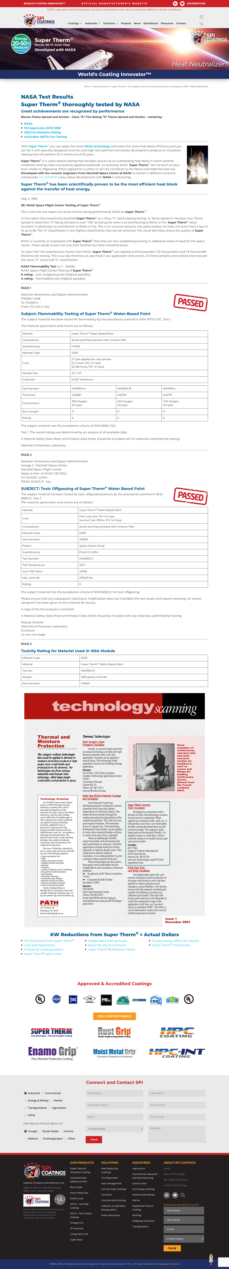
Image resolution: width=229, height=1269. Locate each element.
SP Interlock (76, 1228)
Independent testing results (107, 941)
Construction (139, 1183)
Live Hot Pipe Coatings (113, 1189)
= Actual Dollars (159, 934)
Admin (176, 1263)
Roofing (136, 1215)
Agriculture (138, 1168)
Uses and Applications (39, 945)
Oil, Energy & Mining (143, 1189)
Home (87, 86)
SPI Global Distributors (176, 1179)
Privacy (138, 1263)
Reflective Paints (123, 949)
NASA (28, 123)
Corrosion (106, 1194)
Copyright (164, 1263)
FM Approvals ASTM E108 (42, 128)
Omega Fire (76, 1222)
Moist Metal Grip (79, 1192)
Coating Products (100, 86)
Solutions (109, 23)
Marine (136, 1200)
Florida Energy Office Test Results (175, 941)
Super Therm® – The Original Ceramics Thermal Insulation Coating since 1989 (149, 86)
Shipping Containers (143, 1221)
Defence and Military (143, 1194)
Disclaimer (150, 1263)
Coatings (73, 23)
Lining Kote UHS (79, 1234)
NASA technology (97, 146)
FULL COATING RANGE (114, 1016)
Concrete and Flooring (113, 1200)
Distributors (150, 23)
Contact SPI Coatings (175, 1185)
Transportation (140, 1226)
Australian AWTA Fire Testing (45, 137)
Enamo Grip (76, 1198)
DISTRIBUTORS (196, 3)
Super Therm (33, 954)
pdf (60, 266)
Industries (91, 23)
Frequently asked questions (43, 949)
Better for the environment (107, 945)
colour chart (53, 954)
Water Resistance (110, 1215)
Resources (167, 23)
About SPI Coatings (174, 1174)
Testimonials (181, 945)
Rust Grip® (76, 1187)
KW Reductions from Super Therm (93, 934)
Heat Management (111, 1183)
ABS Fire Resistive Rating (42, 132)
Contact (181, 23)
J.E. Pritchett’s (49, 177)
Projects (126, 23)
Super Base (76, 1239)
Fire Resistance (109, 1177)
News (137, 23)
